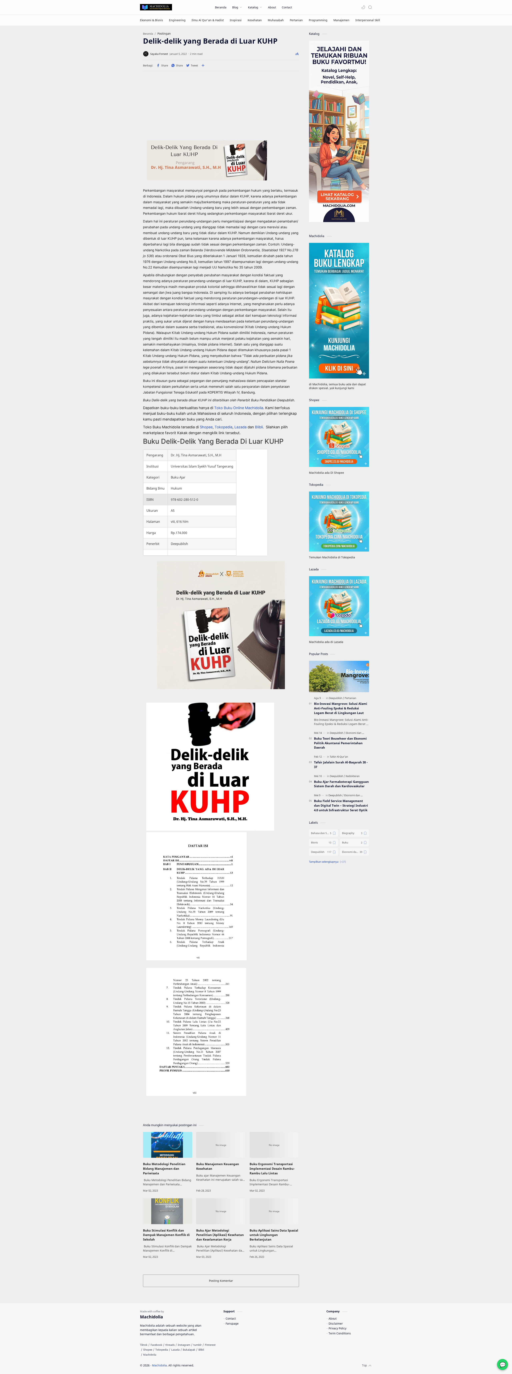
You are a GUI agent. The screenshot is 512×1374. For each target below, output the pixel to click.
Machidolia (159, 1365)
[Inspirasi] (236, 20)
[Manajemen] (341, 20)
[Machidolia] (149, 1355)
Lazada (241, 427)
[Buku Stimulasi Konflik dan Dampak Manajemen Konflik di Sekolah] (167, 1211)
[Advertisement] (221, 107)
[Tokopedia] (161, 1350)
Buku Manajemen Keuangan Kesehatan (217, 1166)
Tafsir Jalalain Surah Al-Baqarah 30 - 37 (341, 764)
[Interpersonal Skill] (367, 20)
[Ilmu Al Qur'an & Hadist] (208, 20)
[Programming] (318, 20)
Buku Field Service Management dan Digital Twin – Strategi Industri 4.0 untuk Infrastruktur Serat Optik (341, 805)
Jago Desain (221, 1365)
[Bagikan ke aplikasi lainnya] (203, 65)
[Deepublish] (336, 698)
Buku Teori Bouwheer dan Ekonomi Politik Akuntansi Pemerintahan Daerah (340, 743)
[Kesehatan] (255, 20)
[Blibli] (201, 1350)
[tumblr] (197, 1345)
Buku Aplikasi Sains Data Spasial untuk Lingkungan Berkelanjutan (274, 1235)
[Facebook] (156, 1345)
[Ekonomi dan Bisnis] (357, 733)
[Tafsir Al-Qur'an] (339, 756)
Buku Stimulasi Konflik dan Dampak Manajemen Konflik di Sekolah (166, 1235)
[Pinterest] (210, 1345)
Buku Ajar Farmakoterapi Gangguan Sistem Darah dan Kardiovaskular (341, 784)
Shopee (206, 427)
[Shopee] (147, 1350)
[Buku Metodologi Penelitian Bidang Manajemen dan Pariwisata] (167, 1145)
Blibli (259, 427)
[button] (363, 7)
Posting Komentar (221, 1281)
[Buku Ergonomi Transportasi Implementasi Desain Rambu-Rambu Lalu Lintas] (274, 1145)
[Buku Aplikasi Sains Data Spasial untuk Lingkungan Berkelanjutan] (274, 1211)
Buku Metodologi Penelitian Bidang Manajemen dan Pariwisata (164, 1168)
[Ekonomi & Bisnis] (151, 20)
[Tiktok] (143, 1345)
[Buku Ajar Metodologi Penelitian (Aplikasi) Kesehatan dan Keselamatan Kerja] (220, 1211)
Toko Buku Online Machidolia (238, 408)
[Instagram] (184, 1345)
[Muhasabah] (276, 20)
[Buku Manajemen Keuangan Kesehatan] (220, 1145)
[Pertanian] (296, 20)
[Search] (370, 7)
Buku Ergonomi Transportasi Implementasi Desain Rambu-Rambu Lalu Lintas (272, 1168)
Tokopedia (223, 427)
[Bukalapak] (189, 1350)
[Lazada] (175, 1350)
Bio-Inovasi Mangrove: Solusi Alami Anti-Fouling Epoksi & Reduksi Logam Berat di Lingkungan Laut (340, 708)
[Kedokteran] (353, 776)
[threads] (170, 1345)
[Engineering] (177, 20)
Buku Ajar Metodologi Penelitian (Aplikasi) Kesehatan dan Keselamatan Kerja (220, 1235)
